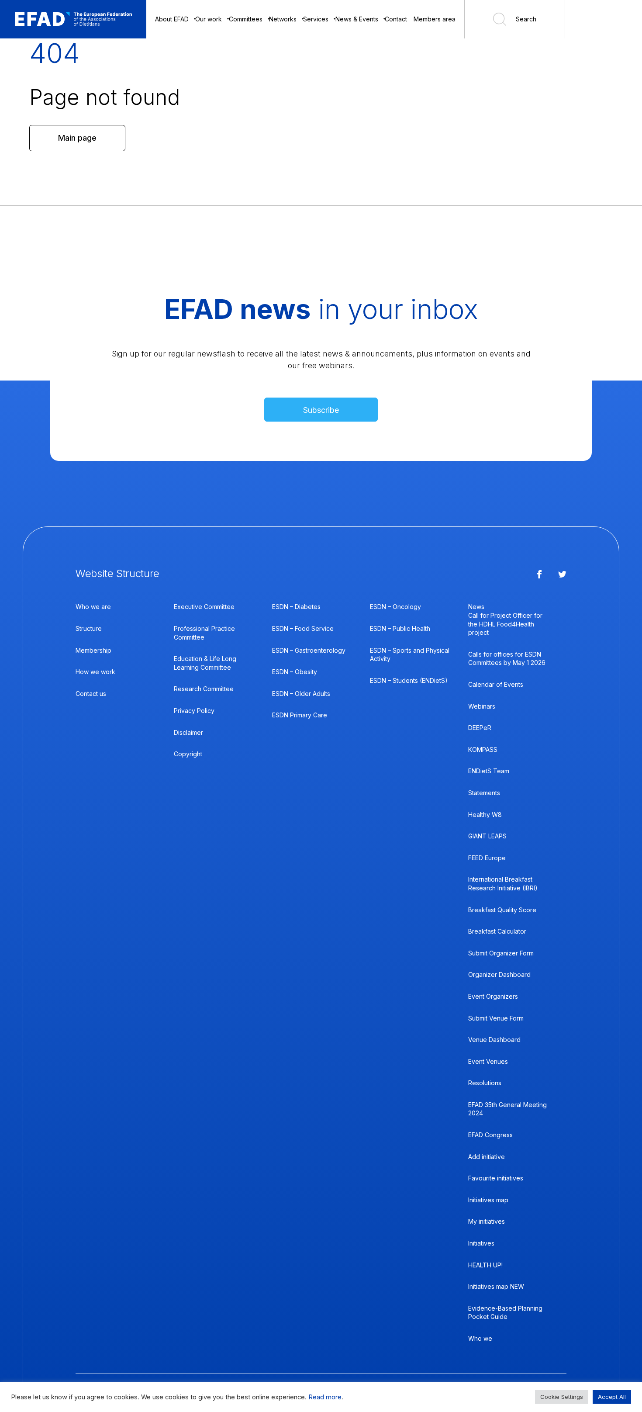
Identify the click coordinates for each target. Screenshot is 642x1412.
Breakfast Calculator (497, 931)
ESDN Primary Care (299, 715)
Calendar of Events (495, 684)
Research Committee (204, 688)
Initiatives (481, 1243)
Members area (435, 19)
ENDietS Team (488, 771)
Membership (93, 650)
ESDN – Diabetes (296, 606)
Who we (480, 1338)
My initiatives (486, 1221)
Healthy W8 (485, 814)
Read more (325, 1397)
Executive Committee (204, 606)
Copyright (188, 754)
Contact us (91, 693)
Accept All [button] (612, 1396)
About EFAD (172, 19)
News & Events (356, 19)
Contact (396, 19)
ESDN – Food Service (303, 628)
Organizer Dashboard (499, 974)
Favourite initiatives (495, 1178)
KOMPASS (482, 749)
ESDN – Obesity (294, 671)
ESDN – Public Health (400, 628)
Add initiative (486, 1156)
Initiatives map (488, 1200)
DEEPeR (479, 727)
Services (315, 19)
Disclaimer (188, 732)
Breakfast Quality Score (502, 910)
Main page (77, 137)
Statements (484, 792)
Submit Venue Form (496, 1018)
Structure (89, 628)
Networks (283, 19)
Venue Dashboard (494, 1039)
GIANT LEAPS (487, 836)
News (476, 606)
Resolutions (484, 1083)
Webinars (481, 706)
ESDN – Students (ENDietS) (409, 680)
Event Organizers (493, 996)
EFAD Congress (490, 1135)
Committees (245, 19)
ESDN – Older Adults (301, 693)
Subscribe (321, 410)
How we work (95, 671)
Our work (208, 19)
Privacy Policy (194, 710)
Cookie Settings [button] (561, 1396)
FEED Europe (487, 858)
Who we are (93, 606)
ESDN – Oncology (395, 606)
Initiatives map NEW (496, 1286)
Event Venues (488, 1061)
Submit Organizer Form (501, 953)
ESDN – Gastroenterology (308, 650)
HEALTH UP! (485, 1265)
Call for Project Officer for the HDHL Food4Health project (505, 624)
